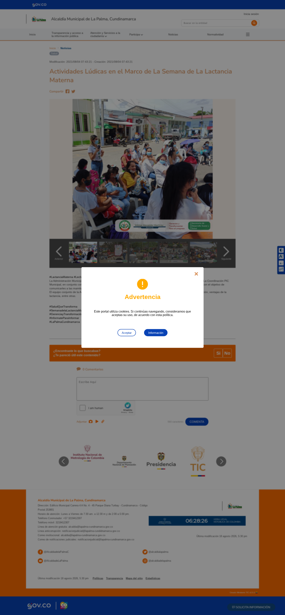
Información (155, 332)
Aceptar (127, 332)
